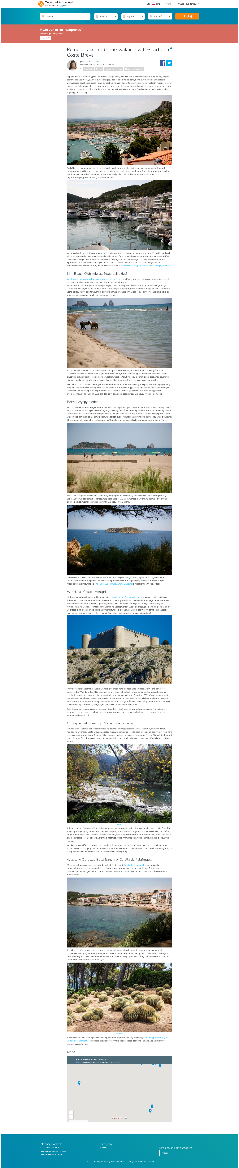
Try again (45, 38)
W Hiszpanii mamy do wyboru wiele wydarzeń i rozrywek (94, 279)
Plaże (99, 68)
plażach (146, 265)
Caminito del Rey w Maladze (126, 597)
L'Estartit (88, 68)
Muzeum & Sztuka (133, 68)
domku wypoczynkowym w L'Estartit (115, 583)
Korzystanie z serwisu (49, 1147)
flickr (120, 685)
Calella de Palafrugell (133, 865)
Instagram (119, 824)
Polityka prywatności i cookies (53, 1151)
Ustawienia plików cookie (51, 1154)
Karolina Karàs (92, 61)
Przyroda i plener (113, 68)
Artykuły (103, 1147)
